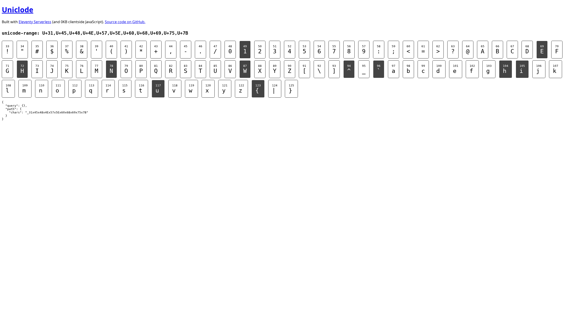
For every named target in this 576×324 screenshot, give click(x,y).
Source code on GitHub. (125, 21)
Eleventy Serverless (35, 21)
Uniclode (17, 9)
